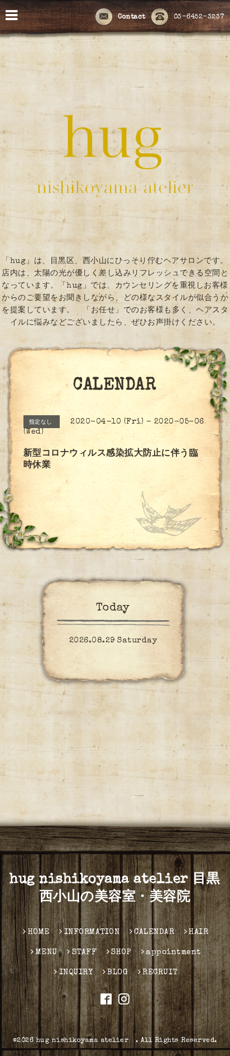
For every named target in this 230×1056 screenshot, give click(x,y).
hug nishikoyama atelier (86, 1041)
